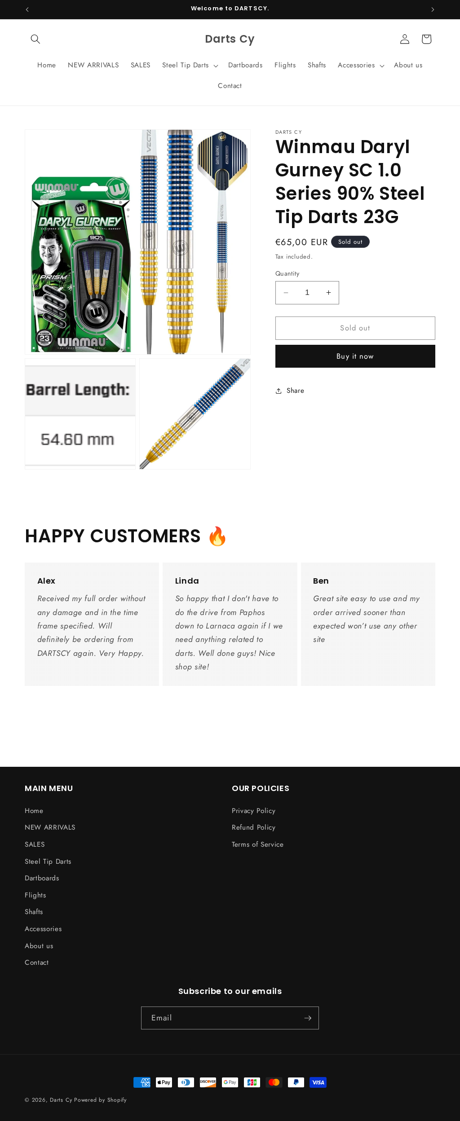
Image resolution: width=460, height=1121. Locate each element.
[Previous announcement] (27, 9)
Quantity (287, 273)
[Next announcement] (433, 9)
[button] (35, 39)
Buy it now (355, 356)
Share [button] (295, 391)
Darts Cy (61, 1100)
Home (34, 811)
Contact (37, 962)
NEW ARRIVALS (50, 827)
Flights (35, 895)
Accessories (43, 929)
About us (39, 946)
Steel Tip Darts (48, 861)
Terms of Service (258, 844)
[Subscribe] (307, 1018)
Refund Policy (254, 827)
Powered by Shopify (100, 1100)
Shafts (34, 912)
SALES (34, 844)
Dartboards (42, 878)
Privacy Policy (253, 811)
